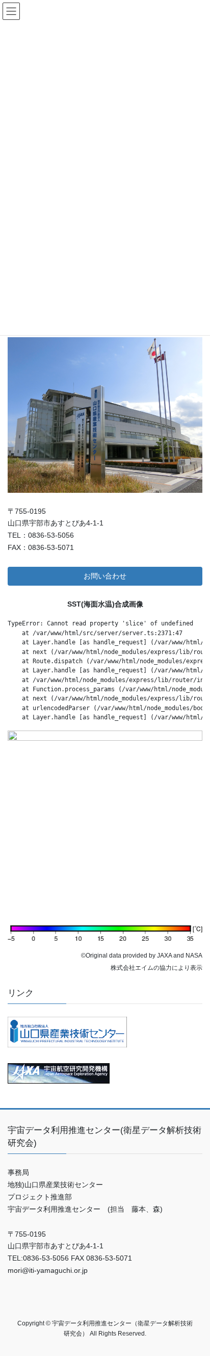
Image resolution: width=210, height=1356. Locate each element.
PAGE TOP (195, 1306)
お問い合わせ (105, 576)
